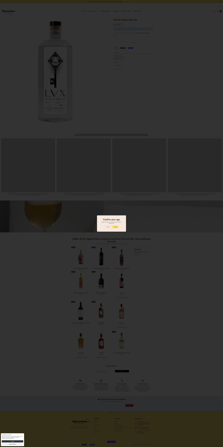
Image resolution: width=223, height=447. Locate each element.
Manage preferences (12, 444)
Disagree (108, 227)
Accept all (12, 441)
